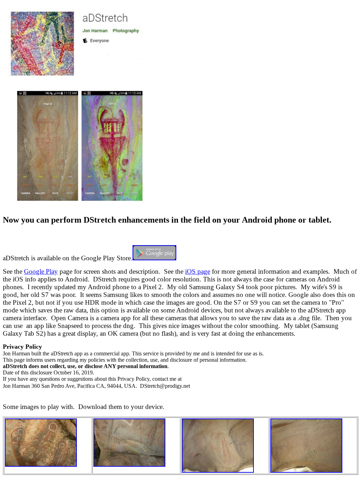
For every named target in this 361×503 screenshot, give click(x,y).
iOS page (197, 271)
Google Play (41, 271)
